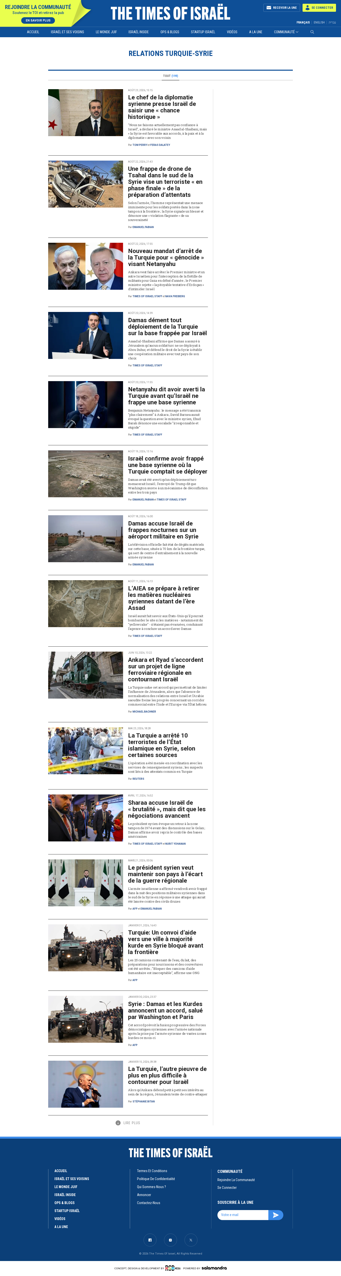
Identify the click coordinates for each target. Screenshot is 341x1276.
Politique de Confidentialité (156, 1179)
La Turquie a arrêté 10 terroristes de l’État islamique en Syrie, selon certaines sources (161, 745)
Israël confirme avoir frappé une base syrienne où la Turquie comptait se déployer (167, 465)
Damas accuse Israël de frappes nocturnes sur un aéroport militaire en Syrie (163, 530)
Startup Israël (203, 32)
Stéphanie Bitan (144, 1101)
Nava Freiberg (175, 296)
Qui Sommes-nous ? (151, 1187)
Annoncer (144, 1195)
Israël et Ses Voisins (67, 32)
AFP (135, 908)
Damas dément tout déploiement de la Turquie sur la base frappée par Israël (167, 327)
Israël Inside (139, 32)
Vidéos (232, 32)
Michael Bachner (144, 711)
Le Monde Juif (106, 32)
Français (303, 22)
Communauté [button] (284, 32)
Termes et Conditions (152, 1171)
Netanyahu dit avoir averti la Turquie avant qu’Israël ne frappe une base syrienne (166, 396)
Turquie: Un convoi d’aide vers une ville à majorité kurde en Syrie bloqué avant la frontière (165, 942)
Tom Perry (140, 145)
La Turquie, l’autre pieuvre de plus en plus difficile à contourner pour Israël (167, 1075)
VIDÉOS (59, 1219)
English (319, 22)
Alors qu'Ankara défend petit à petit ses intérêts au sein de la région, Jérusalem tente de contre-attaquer (167, 1092)
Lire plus (132, 1123)
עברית (332, 22)
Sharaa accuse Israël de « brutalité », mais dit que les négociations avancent (167, 809)
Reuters (138, 778)
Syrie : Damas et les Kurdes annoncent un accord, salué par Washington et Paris (165, 1011)
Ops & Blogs (170, 32)
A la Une (255, 32)
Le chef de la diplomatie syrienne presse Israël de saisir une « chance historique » (162, 107)
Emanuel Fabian (143, 227)
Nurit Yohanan (175, 843)
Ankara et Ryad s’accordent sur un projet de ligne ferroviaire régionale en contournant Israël (165, 669)
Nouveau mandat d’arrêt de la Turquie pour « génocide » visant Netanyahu (166, 257)
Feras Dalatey (160, 145)
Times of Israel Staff (147, 296)
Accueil (33, 32)
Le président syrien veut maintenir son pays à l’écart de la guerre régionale (165, 874)
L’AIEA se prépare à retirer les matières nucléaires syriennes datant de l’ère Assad (163, 598)
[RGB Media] (174, 1268)
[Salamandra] (214, 1268)
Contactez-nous (148, 1203)
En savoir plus (38, 20)
